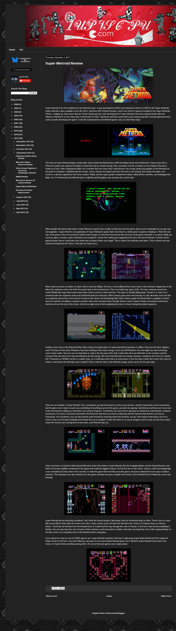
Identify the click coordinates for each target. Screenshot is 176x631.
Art (21, 49)
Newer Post (51, 596)
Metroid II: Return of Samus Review (25, 181)
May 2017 (20, 208)
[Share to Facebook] (60, 588)
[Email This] (53, 588)
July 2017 (20, 201)
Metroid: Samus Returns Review (24, 163)
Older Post (166, 596)
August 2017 (22, 197)
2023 (16, 115)
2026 (16, 104)
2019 (16, 131)
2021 (16, 123)
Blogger (121, 613)
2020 (16, 127)
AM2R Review (22, 176)
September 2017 (24, 153)
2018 (16, 134)
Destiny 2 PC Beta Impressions (24, 191)
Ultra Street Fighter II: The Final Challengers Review (26, 170)
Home (12, 49)
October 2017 (22, 149)
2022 (16, 119)
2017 (16, 138)
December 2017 (23, 141)
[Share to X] (58, 588)
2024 (16, 112)
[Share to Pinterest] (63, 588)
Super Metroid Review (26, 186)
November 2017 (23, 145)
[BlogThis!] (55, 588)
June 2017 (21, 205)
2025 (16, 108)
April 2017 (21, 212)
